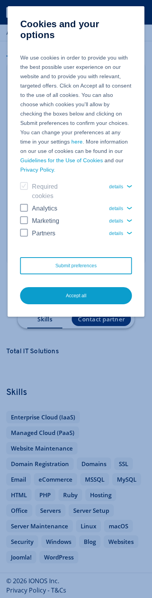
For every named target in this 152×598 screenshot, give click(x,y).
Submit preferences (76, 265)
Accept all (76, 295)
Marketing (45, 220)
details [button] (116, 186)
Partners (43, 233)
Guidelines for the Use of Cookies (61, 160)
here (77, 142)
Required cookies (45, 191)
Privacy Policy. (37, 170)
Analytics (44, 208)
